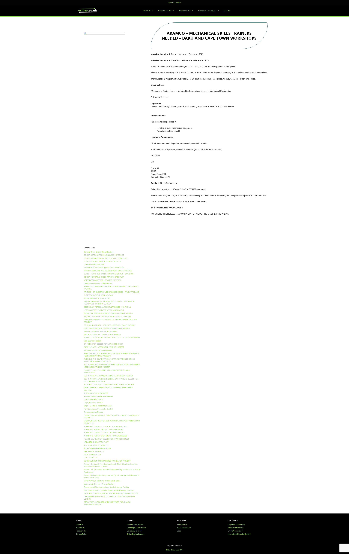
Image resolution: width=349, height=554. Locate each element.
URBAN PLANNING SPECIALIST (96, 442)
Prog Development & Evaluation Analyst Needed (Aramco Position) (108, 490)
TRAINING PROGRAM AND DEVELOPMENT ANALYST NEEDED (108, 271)
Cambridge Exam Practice (136, 528)
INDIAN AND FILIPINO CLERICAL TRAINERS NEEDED (104, 433)
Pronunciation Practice (135, 525)
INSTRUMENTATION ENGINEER (96, 393)
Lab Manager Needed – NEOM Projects (98, 283)
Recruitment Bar (164, 11)
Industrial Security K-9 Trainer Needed (98, 350)
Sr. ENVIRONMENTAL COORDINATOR (98, 295)
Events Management (235, 531)
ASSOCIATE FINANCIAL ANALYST (97, 298)
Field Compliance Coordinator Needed (98, 409)
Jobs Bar (227, 11)
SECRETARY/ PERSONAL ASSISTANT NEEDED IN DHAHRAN (107, 307)
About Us (147, 11)
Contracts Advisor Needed (93, 412)
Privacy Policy (81, 534)
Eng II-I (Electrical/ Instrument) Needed (98, 406)
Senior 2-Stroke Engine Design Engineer (99, 252)
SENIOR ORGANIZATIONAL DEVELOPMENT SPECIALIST (105, 258)
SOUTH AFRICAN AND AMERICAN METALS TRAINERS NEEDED (108, 376)
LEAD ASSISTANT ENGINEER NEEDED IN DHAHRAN (104, 310)
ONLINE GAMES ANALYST (94, 264)
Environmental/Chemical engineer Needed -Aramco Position (106, 487)
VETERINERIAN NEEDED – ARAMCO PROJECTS (102, 280)
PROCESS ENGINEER (92, 455)
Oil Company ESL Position (93, 400)
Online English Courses (135, 534)
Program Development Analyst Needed (98, 396)
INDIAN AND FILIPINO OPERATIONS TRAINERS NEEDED (105, 436)
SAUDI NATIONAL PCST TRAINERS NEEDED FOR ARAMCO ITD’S (109, 385)
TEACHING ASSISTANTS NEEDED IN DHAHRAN (102, 335)
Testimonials (81, 531)
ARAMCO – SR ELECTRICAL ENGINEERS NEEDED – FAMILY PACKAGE (111, 292)
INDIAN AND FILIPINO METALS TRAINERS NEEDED (103, 430)
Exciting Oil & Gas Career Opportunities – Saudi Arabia (104, 268)
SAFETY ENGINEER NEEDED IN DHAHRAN (100, 331)
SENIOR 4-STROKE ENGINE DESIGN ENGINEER (102, 261)
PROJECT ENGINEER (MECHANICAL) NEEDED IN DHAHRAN (107, 316)
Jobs (179, 531)
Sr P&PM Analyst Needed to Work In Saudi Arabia (102, 481)
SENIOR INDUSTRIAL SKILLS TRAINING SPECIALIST (104, 277)
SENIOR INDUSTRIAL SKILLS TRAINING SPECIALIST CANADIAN (108, 274)
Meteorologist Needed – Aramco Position (99, 484)
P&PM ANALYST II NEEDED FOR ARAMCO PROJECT (104, 347)
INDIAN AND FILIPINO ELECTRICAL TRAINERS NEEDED (105, 426)
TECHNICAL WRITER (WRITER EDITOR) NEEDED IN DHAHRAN (108, 313)
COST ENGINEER (90, 458)
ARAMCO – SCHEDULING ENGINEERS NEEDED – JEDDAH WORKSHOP (112, 338)
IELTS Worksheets (184, 528)
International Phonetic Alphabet (239, 534)
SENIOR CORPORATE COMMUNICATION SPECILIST (104, 255)
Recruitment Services (235, 528)
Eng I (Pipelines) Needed (93, 403)
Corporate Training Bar (207, 11)
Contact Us (80, 528)
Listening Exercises (134, 531)
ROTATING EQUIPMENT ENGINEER (97, 448)
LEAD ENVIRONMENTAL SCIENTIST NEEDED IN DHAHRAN (107, 328)
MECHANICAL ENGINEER (94, 452)
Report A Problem (174, 3)
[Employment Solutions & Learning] (88, 10)
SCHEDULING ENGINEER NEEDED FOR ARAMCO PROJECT (107, 461)
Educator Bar (182, 525)
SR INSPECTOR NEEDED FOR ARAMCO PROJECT (103, 344)
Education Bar (184, 11)
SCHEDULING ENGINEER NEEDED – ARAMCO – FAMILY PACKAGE (110, 325)
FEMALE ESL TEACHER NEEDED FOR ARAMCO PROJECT (106, 439)
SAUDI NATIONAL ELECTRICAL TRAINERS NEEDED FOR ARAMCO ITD (111, 493)
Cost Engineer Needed (92, 341)
